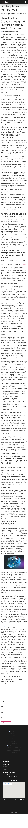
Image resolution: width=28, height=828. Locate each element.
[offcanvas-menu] (25, 2)
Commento (4, 683)
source (24, 264)
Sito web (3, 712)
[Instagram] (14, 780)
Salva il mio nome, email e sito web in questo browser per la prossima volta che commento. (12, 719)
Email (2, 706)
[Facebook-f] (11, 780)
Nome (3, 701)
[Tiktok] (16, 780)
